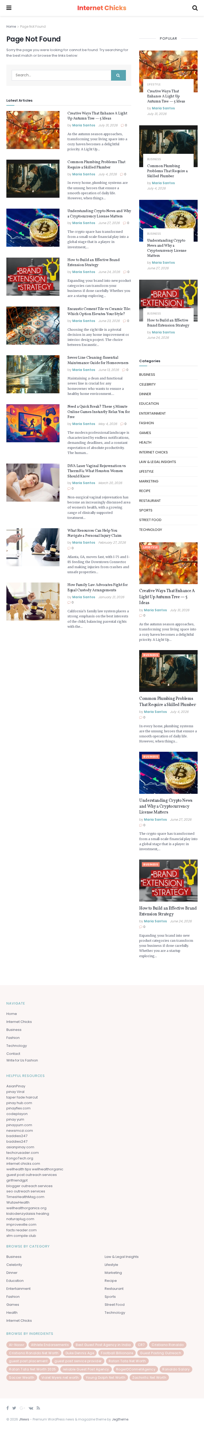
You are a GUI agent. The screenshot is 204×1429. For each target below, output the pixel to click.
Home (11, 26)
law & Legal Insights (157, 461)
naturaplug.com (20, 1218)
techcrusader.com (22, 1152)
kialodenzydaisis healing (27, 1213)
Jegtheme (120, 1419)
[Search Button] (118, 75)
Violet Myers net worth (60, 1377)
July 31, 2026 (108, 125)
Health (145, 442)
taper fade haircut (22, 1097)
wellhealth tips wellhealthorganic (34, 1169)
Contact (13, 1053)
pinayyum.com (19, 1124)
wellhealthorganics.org (26, 1208)
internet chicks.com (23, 1163)
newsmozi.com (19, 1130)
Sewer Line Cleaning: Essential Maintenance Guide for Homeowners (98, 360)
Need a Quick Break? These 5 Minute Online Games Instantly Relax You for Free (98, 412)
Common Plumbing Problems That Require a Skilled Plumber (96, 165)
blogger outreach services (29, 1185)
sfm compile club (21, 1235)
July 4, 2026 (107, 174)
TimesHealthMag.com (25, 1196)
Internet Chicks (153, 452)
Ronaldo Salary (176, 1369)
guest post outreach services (31, 1174)
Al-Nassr (16, 1345)
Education (149, 403)
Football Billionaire (117, 1353)
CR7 (141, 1345)
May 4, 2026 (107, 424)
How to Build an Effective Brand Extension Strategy (93, 263)
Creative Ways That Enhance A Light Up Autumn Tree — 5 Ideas (97, 116)
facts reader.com (21, 1230)
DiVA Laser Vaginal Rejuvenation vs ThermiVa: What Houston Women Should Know (96, 471)
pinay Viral (15, 1091)
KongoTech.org (19, 1158)
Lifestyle (154, 84)
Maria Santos (83, 125)
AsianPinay (15, 1086)
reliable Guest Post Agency (86, 1369)
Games (145, 432)
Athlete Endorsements (50, 1345)
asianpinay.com (20, 1147)
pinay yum (15, 1119)
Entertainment (152, 413)
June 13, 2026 (108, 369)
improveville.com (21, 1224)
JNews (24, 1419)
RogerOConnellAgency (136, 1369)
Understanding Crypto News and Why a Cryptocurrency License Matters (99, 214)
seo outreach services (25, 1191)
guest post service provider (78, 1361)
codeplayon (17, 1113)
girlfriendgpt (17, 1180)
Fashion (146, 423)
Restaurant (150, 500)
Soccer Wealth (22, 1377)
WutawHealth (17, 1202)
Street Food (150, 519)
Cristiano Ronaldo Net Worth (34, 1353)
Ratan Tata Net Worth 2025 (32, 1369)
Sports (145, 510)
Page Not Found (33, 26)
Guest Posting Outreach (160, 1353)
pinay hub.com (19, 1102)
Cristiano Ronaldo (168, 1345)
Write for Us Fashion (22, 1060)
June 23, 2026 (109, 321)
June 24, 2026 (109, 272)
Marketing (148, 481)
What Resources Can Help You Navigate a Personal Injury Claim (94, 533)
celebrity (147, 384)
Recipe (145, 490)
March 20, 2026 (110, 483)
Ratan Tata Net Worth (127, 1361)
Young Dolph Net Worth (106, 1377)
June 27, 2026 (109, 223)
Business (154, 159)
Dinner (145, 394)
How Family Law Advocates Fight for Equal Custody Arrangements (97, 588)
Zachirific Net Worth (149, 1377)
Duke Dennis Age (80, 1353)
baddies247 (16, 1135)
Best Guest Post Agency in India (103, 1345)
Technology (150, 529)
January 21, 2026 (111, 597)
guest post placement (28, 1361)
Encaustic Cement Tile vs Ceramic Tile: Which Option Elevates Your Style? (98, 312)
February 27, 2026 (112, 542)
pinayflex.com (18, 1108)
